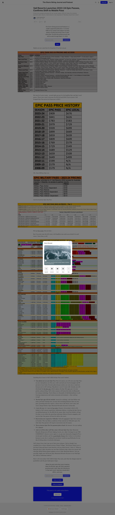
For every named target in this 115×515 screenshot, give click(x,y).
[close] (70, 243)
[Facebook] (52, 269)
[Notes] (63, 269)
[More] (69, 269)
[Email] (57, 269)
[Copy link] (46, 269)
